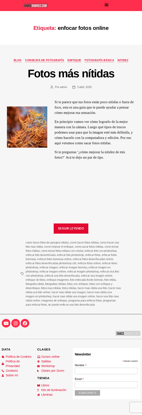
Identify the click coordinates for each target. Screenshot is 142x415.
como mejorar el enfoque (58, 246)
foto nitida (110, 279)
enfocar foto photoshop (70, 254)
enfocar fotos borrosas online (54, 259)
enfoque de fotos (35, 279)
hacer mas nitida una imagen (69, 292)
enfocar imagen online (52, 271)
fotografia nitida (35, 283)
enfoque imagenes (58, 279)
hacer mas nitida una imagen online (74, 296)
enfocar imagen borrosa (73, 267)
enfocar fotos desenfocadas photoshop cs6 (51, 263)
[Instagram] (15, 323)
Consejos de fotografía (44, 60)
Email (79, 379)
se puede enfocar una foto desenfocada (71, 304)
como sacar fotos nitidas (89, 246)
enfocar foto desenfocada (41, 254)
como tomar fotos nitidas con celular (62, 250)
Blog (18, 60)
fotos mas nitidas (51, 288)
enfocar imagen (48, 267)
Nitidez (123, 60)
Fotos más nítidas (71, 73)
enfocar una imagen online (96, 275)
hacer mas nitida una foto (92, 288)
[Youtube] (6, 323)
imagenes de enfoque (54, 300)
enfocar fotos (92, 254)
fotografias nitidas (55, 283)
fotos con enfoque (77, 283)
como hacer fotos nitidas (84, 242)
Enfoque (74, 60)
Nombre (81, 365)
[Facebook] (25, 323)
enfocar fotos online (89, 263)
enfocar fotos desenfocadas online (93, 259)
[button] (106, 4)
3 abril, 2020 (84, 87)
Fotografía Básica (99, 60)
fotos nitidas (69, 288)
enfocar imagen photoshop (83, 271)
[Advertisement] (71, 195)
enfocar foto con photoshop (101, 250)
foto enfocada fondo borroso (86, 279)
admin (63, 87)
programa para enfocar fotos (85, 300)
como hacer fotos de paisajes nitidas (47, 242)
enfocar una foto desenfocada (62, 275)
